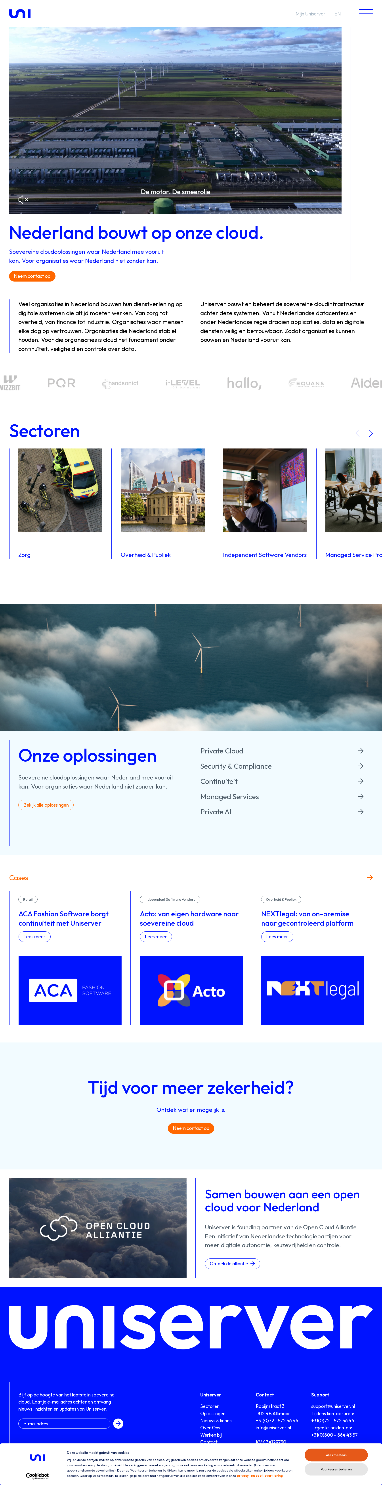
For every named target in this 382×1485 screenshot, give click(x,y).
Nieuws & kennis (216, 1420)
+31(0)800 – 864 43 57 (334, 1435)
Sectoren (210, 1406)
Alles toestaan (336, 1455)
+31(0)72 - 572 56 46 (277, 1420)
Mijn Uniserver (310, 14)
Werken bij (211, 1435)
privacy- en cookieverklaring (260, 1476)
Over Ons (210, 1427)
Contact (209, 1442)
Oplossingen (212, 1413)
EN (337, 14)
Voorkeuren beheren (336, 1469)
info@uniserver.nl (273, 1427)
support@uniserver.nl (333, 1406)
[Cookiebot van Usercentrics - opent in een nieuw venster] (37, 1476)
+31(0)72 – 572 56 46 (332, 1420)
